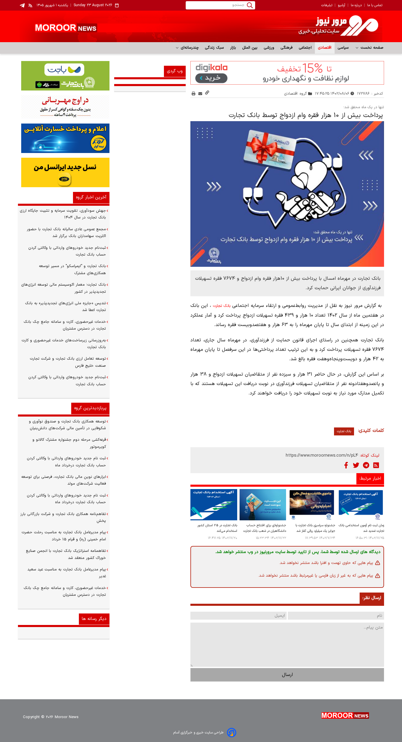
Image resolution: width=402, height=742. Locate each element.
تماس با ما (374, 5)
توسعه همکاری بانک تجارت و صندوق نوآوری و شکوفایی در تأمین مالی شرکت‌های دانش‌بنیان (67, 425)
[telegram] (22, 5)
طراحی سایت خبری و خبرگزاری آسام (198, 732)
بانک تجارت (221, 306)
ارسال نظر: (372, 598)
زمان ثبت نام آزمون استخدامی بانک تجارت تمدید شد (361, 528)
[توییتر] (356, 465)
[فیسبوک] (346, 465)
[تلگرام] (366, 465)
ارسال (287, 674)
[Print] (193, 94)
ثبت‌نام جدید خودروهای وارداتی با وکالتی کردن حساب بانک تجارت (67, 251)
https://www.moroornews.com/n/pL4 (322, 456)
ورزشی (269, 48)
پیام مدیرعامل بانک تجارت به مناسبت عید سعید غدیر (66, 573)
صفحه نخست (371, 48)
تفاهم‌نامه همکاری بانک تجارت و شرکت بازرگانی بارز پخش (63, 517)
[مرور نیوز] (201, 26)
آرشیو (341, 5)
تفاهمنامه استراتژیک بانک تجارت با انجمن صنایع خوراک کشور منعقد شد (66, 554)
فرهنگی (286, 48)
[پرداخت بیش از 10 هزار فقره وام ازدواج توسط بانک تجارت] (287, 194)
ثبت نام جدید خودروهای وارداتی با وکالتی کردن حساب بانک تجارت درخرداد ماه (66, 461)
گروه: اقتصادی (295, 93)
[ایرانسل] (63, 172)
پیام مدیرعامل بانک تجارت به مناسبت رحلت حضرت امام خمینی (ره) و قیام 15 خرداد (63, 535)
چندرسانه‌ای (189, 48)
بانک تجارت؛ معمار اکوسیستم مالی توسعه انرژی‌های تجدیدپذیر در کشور (63, 288)
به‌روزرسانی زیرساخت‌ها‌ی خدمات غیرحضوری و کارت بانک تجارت (63, 344)
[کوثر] (63, 138)
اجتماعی (305, 48)
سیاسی (343, 48)
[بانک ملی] (63, 107)
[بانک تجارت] (63, 76)
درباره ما (356, 5)
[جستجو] (250, 5)
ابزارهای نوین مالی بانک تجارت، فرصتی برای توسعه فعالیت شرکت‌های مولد (63, 480)
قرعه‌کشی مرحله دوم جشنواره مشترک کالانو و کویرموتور (69, 443)
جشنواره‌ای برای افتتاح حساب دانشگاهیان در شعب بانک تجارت (264, 528)
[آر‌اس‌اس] (376, 465)
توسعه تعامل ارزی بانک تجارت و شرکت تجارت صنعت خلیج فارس (68, 362)
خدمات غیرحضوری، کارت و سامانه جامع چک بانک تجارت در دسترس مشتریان (65, 325)
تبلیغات (326, 5)
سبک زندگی (214, 48)
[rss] (30, 5)
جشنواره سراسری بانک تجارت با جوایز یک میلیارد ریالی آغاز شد (315, 528)
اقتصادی (325, 48)
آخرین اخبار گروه (91, 197)
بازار (233, 48)
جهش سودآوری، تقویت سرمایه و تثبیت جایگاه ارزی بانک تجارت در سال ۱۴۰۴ (63, 214)
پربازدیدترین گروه (90, 408)
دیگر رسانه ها (94, 619)
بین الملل (250, 48)
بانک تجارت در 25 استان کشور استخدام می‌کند (217, 528)
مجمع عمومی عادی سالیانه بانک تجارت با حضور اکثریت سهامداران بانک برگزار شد (66, 232)
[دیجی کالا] (287, 73)
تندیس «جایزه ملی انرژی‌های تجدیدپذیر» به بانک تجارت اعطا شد (65, 306)
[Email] (200, 94)
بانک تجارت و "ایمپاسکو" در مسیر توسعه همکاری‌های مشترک (72, 269)
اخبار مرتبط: (370, 478)
